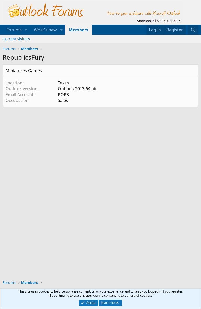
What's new (45, 30)
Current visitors (16, 38)
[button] (26, 30)
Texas (63, 83)
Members (78, 30)
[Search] (193, 30)
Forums (14, 30)
